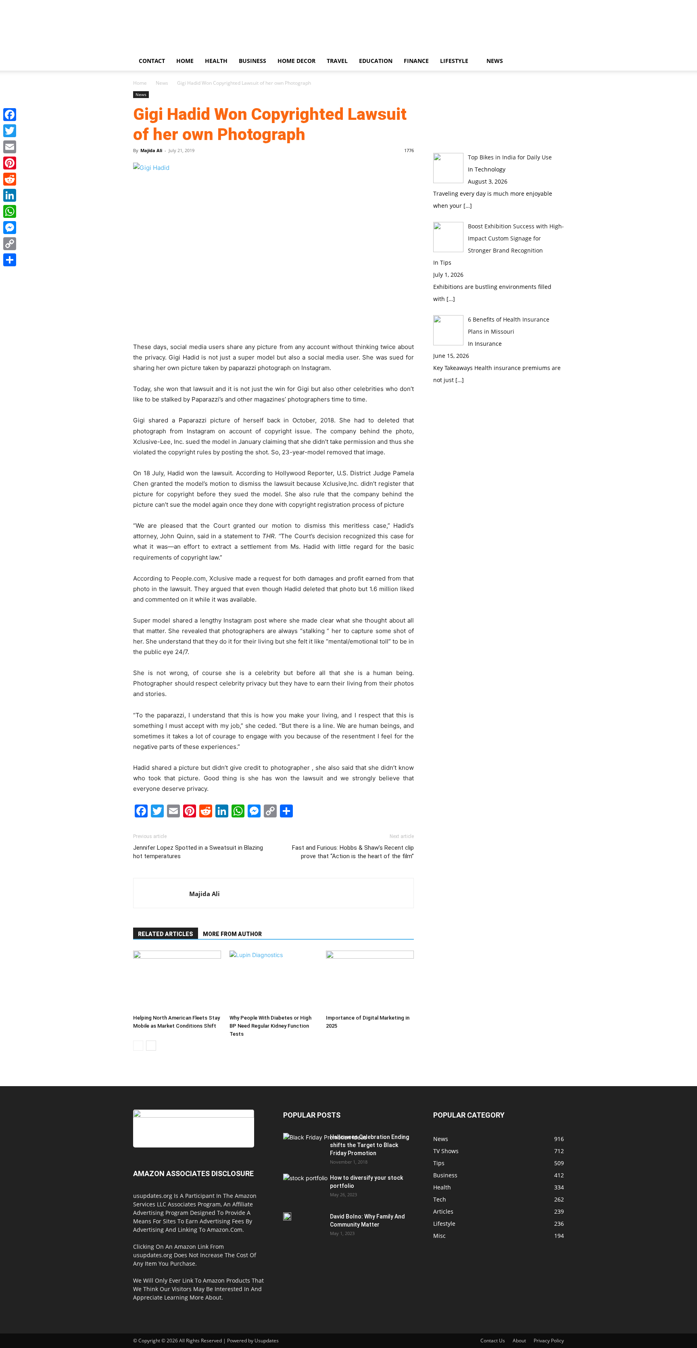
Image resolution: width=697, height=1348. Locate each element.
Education (375, 61)
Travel (337, 61)
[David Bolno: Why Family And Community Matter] (287, 1216)
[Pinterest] (10, 163)
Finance (416, 61)
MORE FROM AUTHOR (232, 934)
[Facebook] (10, 115)
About (519, 1340)
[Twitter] (10, 131)
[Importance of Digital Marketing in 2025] (370, 981)
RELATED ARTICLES (165, 934)
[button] (554, 61)
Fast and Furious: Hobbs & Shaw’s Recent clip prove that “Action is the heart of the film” (353, 852)
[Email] (10, 147)
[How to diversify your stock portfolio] (305, 1189)
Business (252, 61)
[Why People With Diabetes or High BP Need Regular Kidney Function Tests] (273, 981)
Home (185, 61)
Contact (152, 61)
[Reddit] (10, 179)
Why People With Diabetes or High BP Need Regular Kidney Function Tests (270, 1026)
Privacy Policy (549, 1340)
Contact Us (492, 1340)
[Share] (10, 260)
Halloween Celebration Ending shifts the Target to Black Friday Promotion (369, 1145)
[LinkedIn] (10, 195)
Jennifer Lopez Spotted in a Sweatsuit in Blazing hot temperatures (198, 852)
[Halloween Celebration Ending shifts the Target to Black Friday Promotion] (325, 1156)
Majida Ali (151, 150)
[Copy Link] (10, 244)
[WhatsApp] (10, 211)
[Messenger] (10, 227)
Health (216, 61)
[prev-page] (138, 1046)
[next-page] (151, 1046)
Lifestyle (454, 61)
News (494, 61)
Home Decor (296, 61)
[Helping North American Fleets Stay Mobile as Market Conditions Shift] (177, 981)
